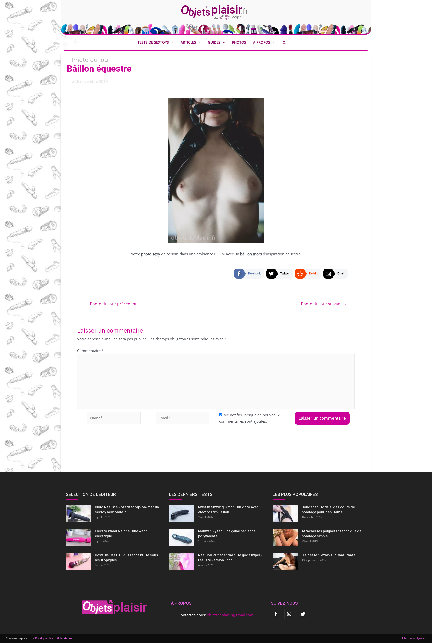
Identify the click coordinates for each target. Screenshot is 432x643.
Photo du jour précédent (111, 304)
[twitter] (303, 614)
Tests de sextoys (153, 42)
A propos (261, 42)
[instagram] (289, 614)
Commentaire (90, 350)
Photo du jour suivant (324, 304)
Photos (239, 42)
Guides (214, 42)
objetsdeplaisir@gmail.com (230, 615)
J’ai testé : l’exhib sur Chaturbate (329, 555)
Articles (188, 42)
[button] (288, 42)
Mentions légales (414, 638)
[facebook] (276, 614)
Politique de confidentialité (53, 638)
